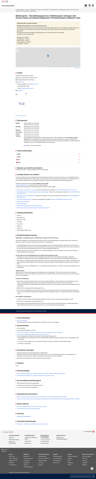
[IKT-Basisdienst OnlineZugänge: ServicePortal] (7, 432)
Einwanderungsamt (28, 466)
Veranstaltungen (57, 460)
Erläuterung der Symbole (21, 115)
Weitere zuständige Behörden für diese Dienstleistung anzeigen (32, 406)
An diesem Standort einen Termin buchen (81, 476)
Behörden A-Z (28, 443)
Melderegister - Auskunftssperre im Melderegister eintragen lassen (32, 424)
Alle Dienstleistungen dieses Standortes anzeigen (28, 408)
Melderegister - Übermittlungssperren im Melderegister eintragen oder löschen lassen (61, 9)
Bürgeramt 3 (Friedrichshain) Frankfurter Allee (26, 11)
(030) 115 (21, 82)
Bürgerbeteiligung (42, 460)
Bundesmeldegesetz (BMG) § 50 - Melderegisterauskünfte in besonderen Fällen (35, 375)
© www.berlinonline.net (76, 66)
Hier (25, 145)
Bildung (69, 464)
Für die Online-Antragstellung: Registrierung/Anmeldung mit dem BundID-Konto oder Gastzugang (39, 332)
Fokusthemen (56, 462)
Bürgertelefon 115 (34, 84)
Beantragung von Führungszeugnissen (26, 195)
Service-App (12, 456)
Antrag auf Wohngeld (22, 203)
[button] (48, 56)
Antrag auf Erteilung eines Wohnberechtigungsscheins (29, 205)
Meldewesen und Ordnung (36, 9)
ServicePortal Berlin (20, 9)
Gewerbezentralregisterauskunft (24, 199)
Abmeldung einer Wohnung (23, 201)
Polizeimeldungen (57, 458)
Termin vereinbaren (13, 458)
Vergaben (40, 464)
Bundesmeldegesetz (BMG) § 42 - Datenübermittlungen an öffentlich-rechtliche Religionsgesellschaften (41, 373)
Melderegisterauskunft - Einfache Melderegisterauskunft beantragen (32, 192)
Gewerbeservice (12, 464)
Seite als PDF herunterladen (23, 416)
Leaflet (48, 66)
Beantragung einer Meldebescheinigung (26, 189)
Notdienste (11, 462)
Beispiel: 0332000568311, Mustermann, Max (65, 189)
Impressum (11, 437)
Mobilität (70, 458)
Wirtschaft (84, 460)
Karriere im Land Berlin (43, 458)
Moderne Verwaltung (72, 456)
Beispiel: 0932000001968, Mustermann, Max (61, 199)
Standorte (27, 9)
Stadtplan (84, 464)
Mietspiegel (70, 462)
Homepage (19, 90)
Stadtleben (84, 462)
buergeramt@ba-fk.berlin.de (27, 88)
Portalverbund (44, 443)
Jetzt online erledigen (22, 320)
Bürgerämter (26, 462)
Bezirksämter (27, 460)
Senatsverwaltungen (28, 458)
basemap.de (55, 66)
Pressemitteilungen (57, 456)
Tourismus (84, 458)
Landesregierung (42, 456)
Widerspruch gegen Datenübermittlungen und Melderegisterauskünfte (33, 207)
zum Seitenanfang (88, 431)
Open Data (40, 462)
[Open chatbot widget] (92, 469)
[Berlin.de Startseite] (5, 1)
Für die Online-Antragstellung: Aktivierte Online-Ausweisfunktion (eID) (33, 334)
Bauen (69, 460)
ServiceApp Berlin (45, 441)
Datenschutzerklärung (14, 439)
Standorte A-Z (28, 441)
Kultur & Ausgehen (86, 456)
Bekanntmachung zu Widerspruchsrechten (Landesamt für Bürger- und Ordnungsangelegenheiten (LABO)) (42, 396)
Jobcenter (26, 464)
